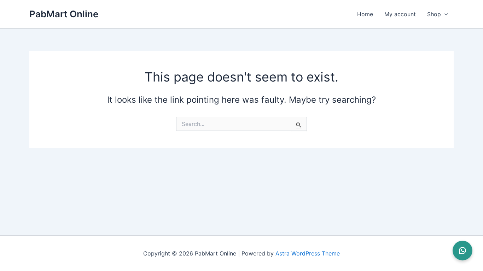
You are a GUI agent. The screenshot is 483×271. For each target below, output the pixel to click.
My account (400, 14)
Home (365, 14)
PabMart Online (63, 13)
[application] (444, 14)
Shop (434, 14)
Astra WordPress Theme (307, 253)
